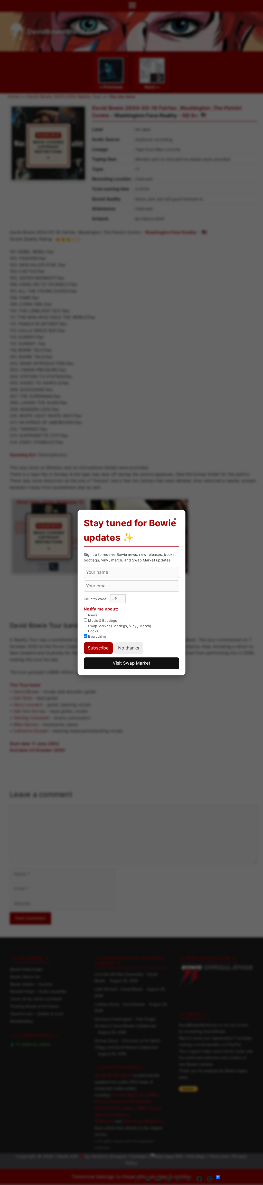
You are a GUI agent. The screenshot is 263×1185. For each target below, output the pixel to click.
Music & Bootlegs (102, 620)
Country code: (96, 599)
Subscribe (98, 647)
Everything (96, 636)
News (92, 615)
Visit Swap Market (131, 663)
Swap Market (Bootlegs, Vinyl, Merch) (119, 626)
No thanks (128, 647)
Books (92, 631)
